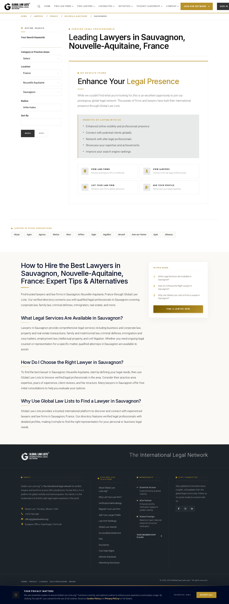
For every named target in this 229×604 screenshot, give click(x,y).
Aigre (93, 234)
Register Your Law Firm (109, 509)
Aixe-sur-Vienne (139, 234)
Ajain (155, 234)
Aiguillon (107, 234)
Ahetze (56, 234)
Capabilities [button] (105, 6)
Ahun (68, 234)
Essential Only (182, 595)
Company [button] (171, 6)
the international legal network (57, 486)
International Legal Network (174, 455)
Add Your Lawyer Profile (110, 515)
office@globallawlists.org (36, 519)
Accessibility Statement (110, 533)
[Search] (39, 6)
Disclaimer (104, 545)
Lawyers (38, 16)
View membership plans (146, 536)
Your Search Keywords (33, 37)
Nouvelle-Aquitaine (76, 16)
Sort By (24, 115)
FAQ (101, 539)
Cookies (43, 582)
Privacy (33, 582)
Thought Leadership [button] (148, 6)
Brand (72, 582)
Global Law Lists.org (181, 580)
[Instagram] (185, 509)
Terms (24, 582)
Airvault (121, 234)
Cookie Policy (94, 598)
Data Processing (58, 582)
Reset (41, 133)
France (54, 16)
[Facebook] (178, 509)
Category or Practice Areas (35, 52)
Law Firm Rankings (107, 521)
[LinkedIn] (192, 509)
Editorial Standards (107, 557)
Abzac (17, 234)
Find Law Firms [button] (62, 6)
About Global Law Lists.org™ (107, 489)
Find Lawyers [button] (85, 6)
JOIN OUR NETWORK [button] (195, 6)
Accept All (206, 595)
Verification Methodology (110, 503)
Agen (29, 234)
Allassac (169, 234)
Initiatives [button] (124, 6)
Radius (24, 101)
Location (25, 66)
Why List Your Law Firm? (110, 497)
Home (47, 6)
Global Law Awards (108, 527)
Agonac (42, 234)
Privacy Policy (112, 598)
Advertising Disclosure (109, 562)
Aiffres (81, 234)
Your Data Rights (106, 551)
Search (28, 133)
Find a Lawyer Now (178, 309)
